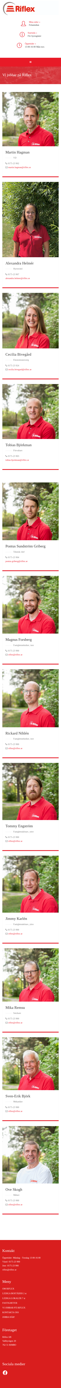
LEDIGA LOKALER (13, 1298)
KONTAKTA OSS (10, 1312)
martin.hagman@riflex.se (19, 167)
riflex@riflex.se (15, 655)
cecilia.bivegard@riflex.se (19, 369)
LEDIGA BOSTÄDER (14, 1293)
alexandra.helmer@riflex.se (17, 278)
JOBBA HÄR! (8, 1317)
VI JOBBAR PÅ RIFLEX (13, 1308)
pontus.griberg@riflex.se (16, 561)
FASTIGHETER (9, 1303)
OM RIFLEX (8, 1289)
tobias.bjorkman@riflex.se (17, 460)
